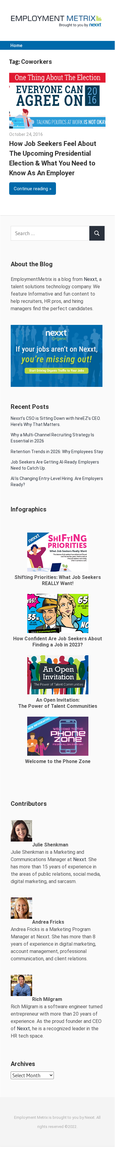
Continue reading (31, 188)
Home (16, 45)
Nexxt (90, 279)
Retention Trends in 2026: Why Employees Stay (57, 451)
